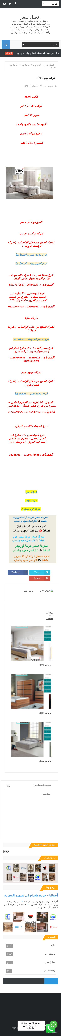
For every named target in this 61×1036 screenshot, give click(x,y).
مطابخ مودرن (49, 962)
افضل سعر (30, 17)
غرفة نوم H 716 (45, 665)
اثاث (53, 945)
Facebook (15, 572)
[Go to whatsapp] (53, 1024)
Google (37, 578)
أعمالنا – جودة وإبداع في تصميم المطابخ (31, 895)
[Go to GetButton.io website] (53, 1033)
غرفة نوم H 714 (45, 713)
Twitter (37, 572)
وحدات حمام (49, 970)
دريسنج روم (50, 954)
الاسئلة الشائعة (19, 53)
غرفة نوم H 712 (45, 761)
